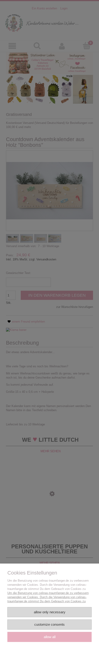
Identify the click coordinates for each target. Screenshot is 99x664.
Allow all (49, 637)
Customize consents (49, 624)
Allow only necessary (49, 612)
